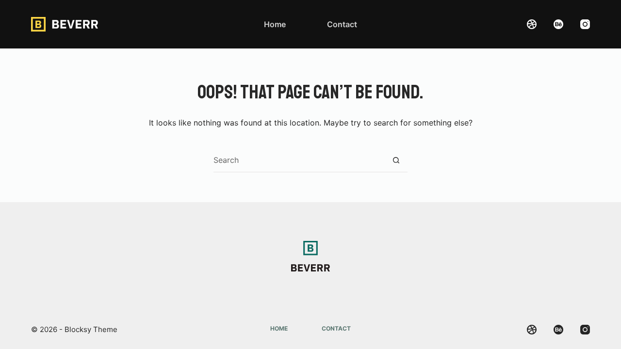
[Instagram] (585, 24)
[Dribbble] (532, 24)
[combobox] (298, 160)
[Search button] (396, 160)
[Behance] (558, 24)
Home (275, 24)
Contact (342, 24)
